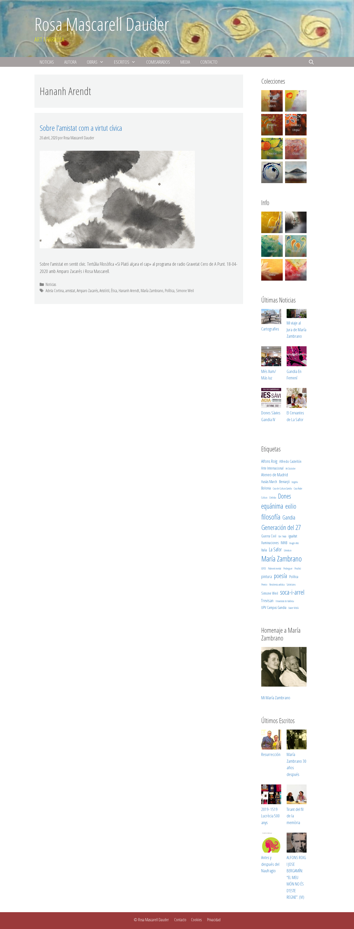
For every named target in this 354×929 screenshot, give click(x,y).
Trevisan (267, 600)
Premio (264, 584)
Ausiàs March (269, 481)
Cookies (196, 920)
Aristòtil (104, 290)
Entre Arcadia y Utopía (296, 124)
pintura (266, 576)
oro (263, 568)
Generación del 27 (281, 527)
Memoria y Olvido (295, 148)
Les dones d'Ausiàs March (272, 100)
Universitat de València (284, 601)
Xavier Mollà (293, 608)
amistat (70, 290)
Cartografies (270, 329)
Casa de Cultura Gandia (282, 488)
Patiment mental (274, 568)
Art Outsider (290, 468)
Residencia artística (277, 584)
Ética (114, 290)
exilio (290, 506)
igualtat (292, 535)
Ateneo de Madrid (274, 475)
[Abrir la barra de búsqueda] (311, 62)
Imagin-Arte (294, 543)
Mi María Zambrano (275, 698)
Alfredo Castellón (290, 461)
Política (169, 290)
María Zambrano (152, 290)
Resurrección (270, 754)
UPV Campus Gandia (273, 607)
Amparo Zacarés (87, 290)
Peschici (297, 568)
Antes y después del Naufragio (270, 864)
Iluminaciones (295, 103)
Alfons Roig (269, 461)
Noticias (47, 62)
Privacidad (214, 920)
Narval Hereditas (272, 124)
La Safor (275, 549)
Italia (264, 549)
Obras (92, 62)
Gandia (288, 517)
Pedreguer (287, 568)
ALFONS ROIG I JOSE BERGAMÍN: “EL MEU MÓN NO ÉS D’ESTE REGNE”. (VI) (296, 877)
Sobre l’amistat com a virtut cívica (81, 128)
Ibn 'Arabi (282, 536)
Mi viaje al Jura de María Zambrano (296, 329)
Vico (296, 177)
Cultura (264, 497)
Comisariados (158, 62)
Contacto (208, 62)
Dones (284, 496)
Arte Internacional (272, 468)
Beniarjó (284, 481)
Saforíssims (291, 584)
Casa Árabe (298, 488)
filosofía (270, 517)
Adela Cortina (55, 290)
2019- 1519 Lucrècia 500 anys (270, 815)
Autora (70, 62)
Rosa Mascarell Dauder (101, 23)
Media (185, 62)
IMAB (284, 542)
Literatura (287, 550)
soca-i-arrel (292, 592)
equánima (272, 506)
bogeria (295, 482)
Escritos (121, 62)
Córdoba (272, 497)
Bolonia (266, 488)
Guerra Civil (268, 535)
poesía (280, 576)
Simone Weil (185, 290)
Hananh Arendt (129, 290)
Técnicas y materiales (272, 248)
